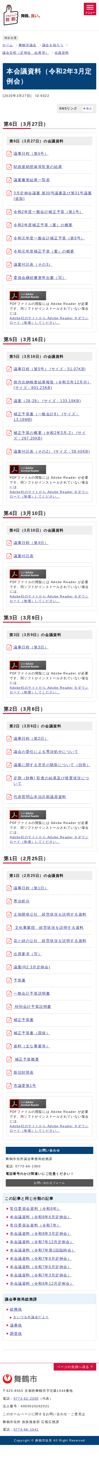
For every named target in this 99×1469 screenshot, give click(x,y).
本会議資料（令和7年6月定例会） (41, 1267)
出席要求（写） (28, 954)
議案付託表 (24, 556)
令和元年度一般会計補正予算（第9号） (49, 238)
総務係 (16, 1309)
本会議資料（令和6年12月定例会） (42, 1283)
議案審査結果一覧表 (32, 180)
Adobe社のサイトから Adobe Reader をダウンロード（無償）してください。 (49, 320)
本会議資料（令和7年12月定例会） (42, 1242)
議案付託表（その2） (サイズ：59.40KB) (52, 451)
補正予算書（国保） (32, 1033)
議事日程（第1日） (31, 888)
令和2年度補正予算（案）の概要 (43, 225)
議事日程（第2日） (31, 739)
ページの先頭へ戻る (73, 1367)
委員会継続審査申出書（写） (40, 278)
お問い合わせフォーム (49, 1182)
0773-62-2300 (26, 1398)
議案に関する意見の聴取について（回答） (52, 765)
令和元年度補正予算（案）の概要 (44, 251)
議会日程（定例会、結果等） (25, 53)
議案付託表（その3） (33, 264)
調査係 (16, 1334)
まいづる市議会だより (31, 1317)
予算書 (20, 980)
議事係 (16, 1325)
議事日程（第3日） (31, 647)
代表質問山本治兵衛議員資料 (40, 797)
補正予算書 (24, 1020)
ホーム (7, 45)
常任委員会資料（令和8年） (35, 1209)
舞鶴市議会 (28, 45)
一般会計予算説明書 (32, 993)
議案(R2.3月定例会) (32, 967)
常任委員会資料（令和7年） (35, 1225)
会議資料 (62, 53)
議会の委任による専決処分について (46, 752)
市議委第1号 (25, 1086)
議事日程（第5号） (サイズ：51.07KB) (50, 369)
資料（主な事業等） (32, 1046)
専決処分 (22, 901)
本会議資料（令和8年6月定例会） (41, 1217)
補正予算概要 (26, 1059)
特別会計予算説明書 (32, 1007)
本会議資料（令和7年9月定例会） (41, 1259)
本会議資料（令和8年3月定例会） (41, 1234)
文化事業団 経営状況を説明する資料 (49, 928)
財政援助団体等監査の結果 (38, 167)
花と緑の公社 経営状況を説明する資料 (50, 941)
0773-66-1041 (26, 1429)
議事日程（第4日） (31, 543)
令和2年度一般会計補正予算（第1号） (48, 212)
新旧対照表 (24, 1072)
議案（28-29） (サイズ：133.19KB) (47, 401)
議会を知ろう (53, 45)
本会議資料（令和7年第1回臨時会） (43, 1250)
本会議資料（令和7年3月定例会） (41, 1275)
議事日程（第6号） (31, 154)
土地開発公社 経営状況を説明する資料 (50, 914)
